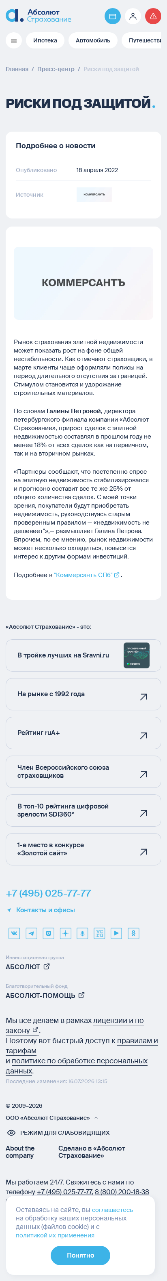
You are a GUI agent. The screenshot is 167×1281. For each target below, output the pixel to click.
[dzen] (65, 930)
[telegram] (31, 930)
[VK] (14, 930)
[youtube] (116, 930)
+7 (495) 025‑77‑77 (64, 1192)
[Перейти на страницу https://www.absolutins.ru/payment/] (113, 16)
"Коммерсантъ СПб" (83, 575)
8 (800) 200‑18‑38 (122, 1192)
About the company (20, 1152)
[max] (48, 930)
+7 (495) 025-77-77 (48, 893)
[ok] (133, 930)
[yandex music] (82, 930)
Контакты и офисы (45, 910)
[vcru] (99, 930)
